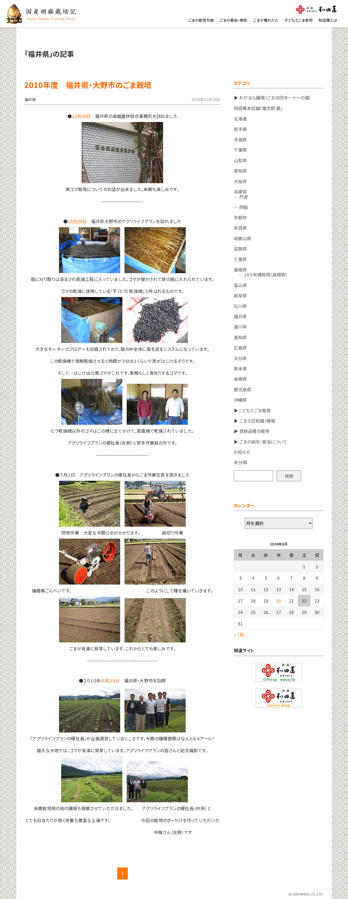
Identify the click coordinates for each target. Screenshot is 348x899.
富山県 (240, 285)
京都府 (240, 217)
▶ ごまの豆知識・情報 (254, 420)
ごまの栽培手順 (201, 20)
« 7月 (239, 634)
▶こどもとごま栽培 (252, 410)
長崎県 (240, 379)
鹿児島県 (242, 389)
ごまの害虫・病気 (233, 20)
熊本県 (240, 368)
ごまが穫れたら (265, 20)
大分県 (240, 358)
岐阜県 (240, 295)
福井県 (240, 316)
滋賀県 (240, 248)
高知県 (240, 337)
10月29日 (77, 221)
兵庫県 (240, 191)
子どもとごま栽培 (298, 20)
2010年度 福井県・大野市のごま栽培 (87, 84)
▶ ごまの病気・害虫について (260, 441)
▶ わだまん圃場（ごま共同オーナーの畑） (272, 97)
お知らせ (242, 452)
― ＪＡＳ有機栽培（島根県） (261, 274)
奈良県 (240, 227)
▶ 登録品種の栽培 (251, 431)
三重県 (240, 259)
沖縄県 (240, 400)
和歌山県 (242, 238)
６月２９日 (110, 680)
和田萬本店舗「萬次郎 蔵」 (258, 108)
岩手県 (240, 129)
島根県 (240, 269)
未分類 (240, 462)
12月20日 (81, 116)
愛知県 (240, 170)
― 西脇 (241, 207)
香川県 (240, 326)
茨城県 (240, 139)
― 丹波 (241, 196)
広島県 (240, 347)
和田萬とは (328, 20)
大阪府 (240, 181)
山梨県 (240, 160)
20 (278, 600)
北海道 (240, 118)
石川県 (240, 306)
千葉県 (240, 149)
